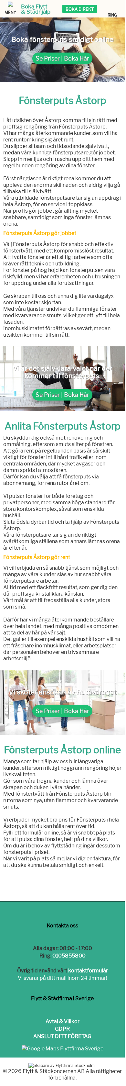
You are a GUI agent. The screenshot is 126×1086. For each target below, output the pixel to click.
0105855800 (69, 956)
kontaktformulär (88, 971)
